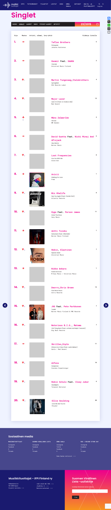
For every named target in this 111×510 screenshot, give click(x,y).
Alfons (55, 363)
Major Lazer (58, 98)
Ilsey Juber (82, 382)
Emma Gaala (68, 5)
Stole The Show (56, 215)
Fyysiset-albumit (46, 24)
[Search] (99, 4)
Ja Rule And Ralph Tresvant (75, 328)
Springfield (55, 83)
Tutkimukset (32, 4)
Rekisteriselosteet (43, 488)
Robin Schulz (59, 382)
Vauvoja (54, 64)
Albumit (29, 24)
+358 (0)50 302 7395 (43, 484)
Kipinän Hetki (55, 253)
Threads (10, 451)
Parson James (72, 212)
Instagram (11, 445)
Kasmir (55, 61)
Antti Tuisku (59, 231)
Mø (71, 102)
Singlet (21, 24)
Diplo (66, 344)
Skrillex (56, 344)
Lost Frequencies (61, 155)
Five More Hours (56, 291)
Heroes (53, 121)
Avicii (55, 174)
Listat (54, 4)
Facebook (11, 447)
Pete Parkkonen (72, 306)
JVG (53, 306)
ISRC (61, 4)
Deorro (55, 287)
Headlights (55, 385)
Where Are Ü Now (57, 347)
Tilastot (44, 4)
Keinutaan (54, 234)
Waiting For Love (57, 177)
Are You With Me (57, 158)
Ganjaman (55, 366)
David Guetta (58, 136)
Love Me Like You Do (58, 404)
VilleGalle (66, 234)
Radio (36, 24)
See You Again (56, 196)
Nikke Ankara (58, 268)
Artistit (57, 24)
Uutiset (77, 4)
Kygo (53, 212)
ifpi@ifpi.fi (41, 486)
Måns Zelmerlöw (60, 117)
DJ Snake (65, 102)
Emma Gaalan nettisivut (64, 456)
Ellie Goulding (60, 400)
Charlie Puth (70, 196)
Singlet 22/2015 (5, 305)
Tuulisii (53, 309)
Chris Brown (67, 287)
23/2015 (86, 24)
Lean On (54, 102)
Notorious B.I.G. (61, 325)
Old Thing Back (56, 328)
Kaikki (15, 24)
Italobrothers (81, 80)
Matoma (77, 325)
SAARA (71, 61)
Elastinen (66, 249)
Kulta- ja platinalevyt (89, 5)
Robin (54, 249)
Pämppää (54, 45)
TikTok (59, 447)
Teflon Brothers (60, 42)
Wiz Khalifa (58, 193)
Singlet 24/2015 (106, 305)
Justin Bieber (72, 347)
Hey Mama (55, 143)
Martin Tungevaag (61, 80)
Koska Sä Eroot (56, 272)
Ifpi (22, 4)
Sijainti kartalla (14, 488)
